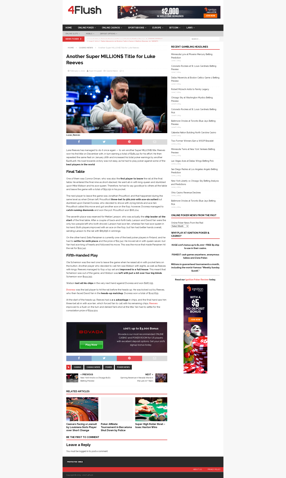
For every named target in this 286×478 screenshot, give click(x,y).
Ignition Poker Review (197, 279)
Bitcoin (173, 27)
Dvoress (70, 289)
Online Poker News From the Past (187, 223)
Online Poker (86, 27)
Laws (189, 27)
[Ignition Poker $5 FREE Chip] (195, 372)
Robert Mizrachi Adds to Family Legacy (190, 89)
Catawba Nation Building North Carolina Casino (193, 132)
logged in (83, 451)
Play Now (91, 344)
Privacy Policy (214, 469)
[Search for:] (205, 39)
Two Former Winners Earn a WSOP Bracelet (192, 141)
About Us (197, 469)
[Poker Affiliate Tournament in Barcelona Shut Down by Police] (117, 419)
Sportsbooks (136, 27)
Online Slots (72, 34)
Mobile (89, 34)
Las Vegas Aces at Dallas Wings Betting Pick (192, 161)
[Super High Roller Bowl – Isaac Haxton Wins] (151, 419)
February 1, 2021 (77, 71)
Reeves (153, 303)
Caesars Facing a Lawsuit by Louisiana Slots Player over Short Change (81, 427)
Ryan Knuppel (95, 71)
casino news (93, 367)
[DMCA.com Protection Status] (75, 462)
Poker (108, 367)
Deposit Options (107, 34)
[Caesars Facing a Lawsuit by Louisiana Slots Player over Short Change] (82, 419)
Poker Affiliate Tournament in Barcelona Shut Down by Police (116, 427)
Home (69, 27)
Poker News (123, 367)
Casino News (112, 71)
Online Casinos (111, 27)
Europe (156, 27)
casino (77, 367)
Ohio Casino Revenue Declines (186, 192)
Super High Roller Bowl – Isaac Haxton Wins (150, 426)
